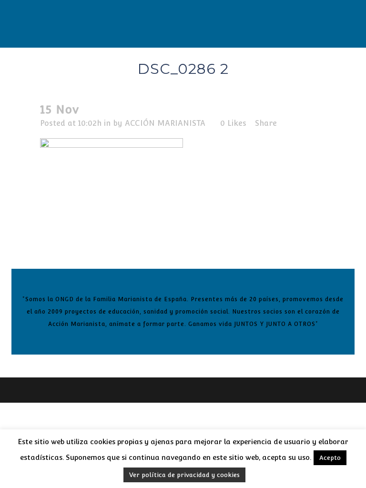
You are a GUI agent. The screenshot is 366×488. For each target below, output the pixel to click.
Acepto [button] (330, 457)
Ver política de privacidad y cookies (184, 474)
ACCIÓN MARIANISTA (165, 123)
